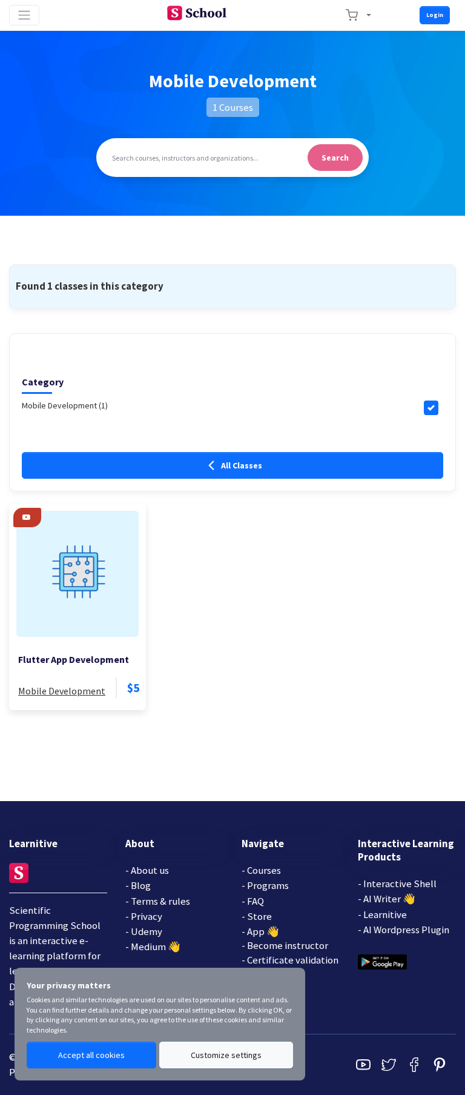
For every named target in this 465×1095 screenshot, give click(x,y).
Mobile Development (61, 691)
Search (335, 157)
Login (434, 15)
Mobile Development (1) (65, 405)
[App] (382, 960)
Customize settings (226, 1055)
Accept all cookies (91, 1055)
